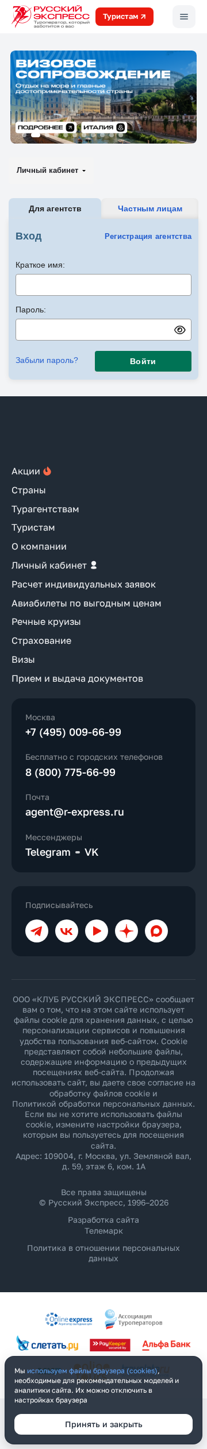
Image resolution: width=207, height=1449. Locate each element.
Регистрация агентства (148, 236)
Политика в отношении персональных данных (103, 1253)
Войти (143, 361)
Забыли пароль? (47, 360)
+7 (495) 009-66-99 (73, 731)
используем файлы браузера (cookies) (92, 1370)
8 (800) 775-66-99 (70, 772)
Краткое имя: (40, 264)
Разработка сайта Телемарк (103, 1225)
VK (92, 851)
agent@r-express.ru (74, 811)
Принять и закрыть (104, 1424)
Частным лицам (150, 208)
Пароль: (31, 309)
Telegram (48, 851)
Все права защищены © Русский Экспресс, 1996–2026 (103, 1197)
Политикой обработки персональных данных (102, 1103)
